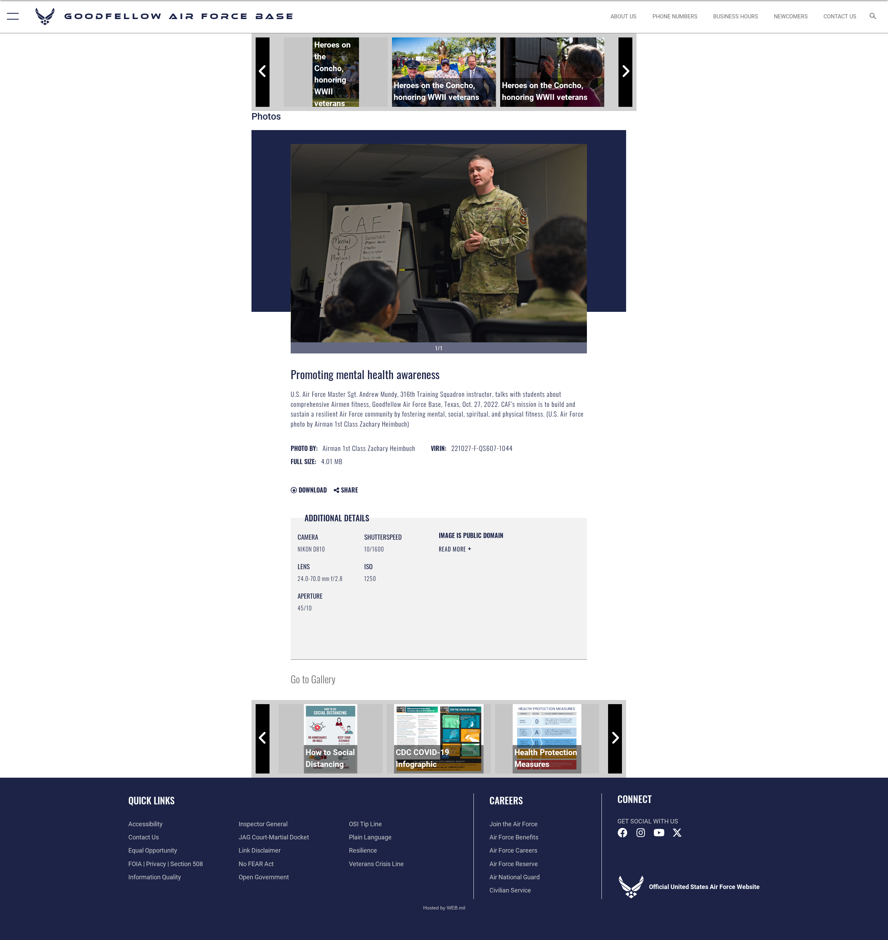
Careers (506, 800)
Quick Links (151, 800)
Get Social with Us (647, 821)
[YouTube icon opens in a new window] (659, 833)
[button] (11, 16)
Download (312, 489)
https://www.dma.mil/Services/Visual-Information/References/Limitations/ (481, 617)
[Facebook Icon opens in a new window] (622, 833)
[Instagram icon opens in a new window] (640, 833)
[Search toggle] (873, 17)
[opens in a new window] (677, 833)
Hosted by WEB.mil (444, 908)
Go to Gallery (313, 678)
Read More (453, 549)
